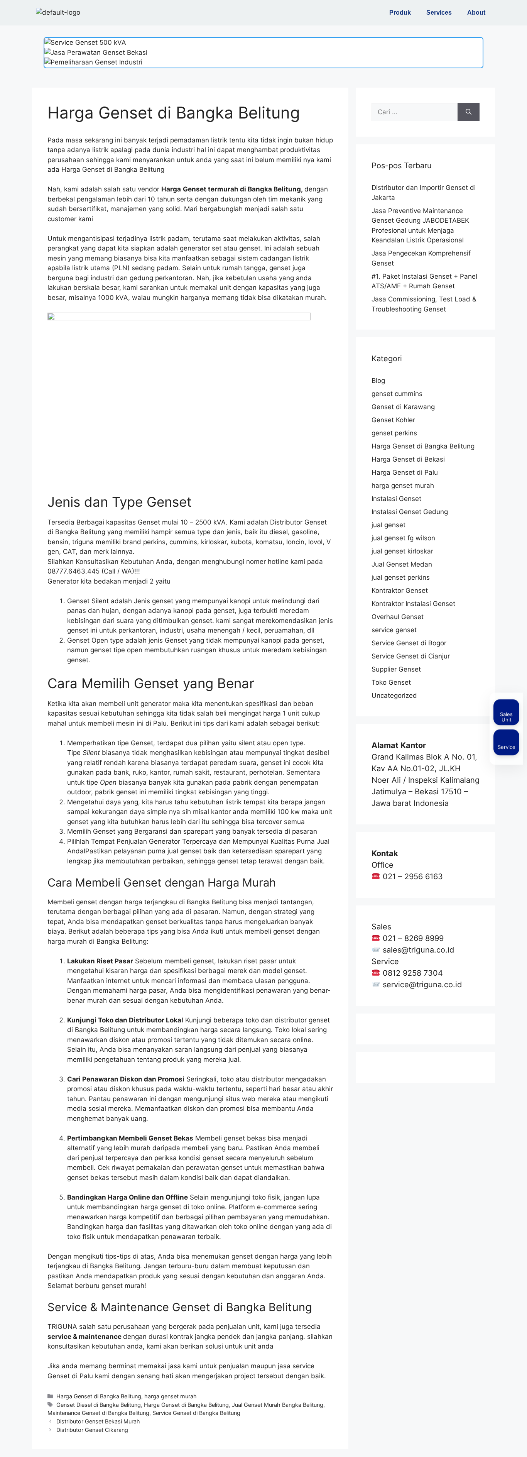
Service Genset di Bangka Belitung (196, 1413)
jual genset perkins (401, 577)
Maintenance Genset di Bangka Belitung (98, 1413)
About (476, 12)
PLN (120, 268)
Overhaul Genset (398, 617)
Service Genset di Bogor (409, 643)
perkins (154, 542)
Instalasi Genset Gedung (410, 512)
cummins (183, 542)
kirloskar (213, 542)
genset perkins (394, 433)
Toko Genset (391, 682)
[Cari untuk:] (415, 112)
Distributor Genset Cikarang (92, 1430)
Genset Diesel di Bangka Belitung (98, 1404)
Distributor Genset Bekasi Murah (98, 1421)
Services (439, 12)
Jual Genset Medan (402, 564)
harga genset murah (170, 1396)
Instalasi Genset (396, 499)
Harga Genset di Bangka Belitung (98, 1396)
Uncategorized (394, 695)
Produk (400, 12)
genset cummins (397, 394)
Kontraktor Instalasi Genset (413, 604)
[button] (402, 13)
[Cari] (469, 112)
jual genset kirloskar (402, 551)
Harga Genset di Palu (405, 472)
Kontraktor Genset (400, 590)
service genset (394, 630)
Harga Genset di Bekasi (408, 459)
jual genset (388, 525)
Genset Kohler (393, 420)
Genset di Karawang (403, 407)
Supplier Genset (396, 669)
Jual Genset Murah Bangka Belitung (277, 1404)
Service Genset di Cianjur (411, 656)
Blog (378, 380)
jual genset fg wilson (403, 538)
